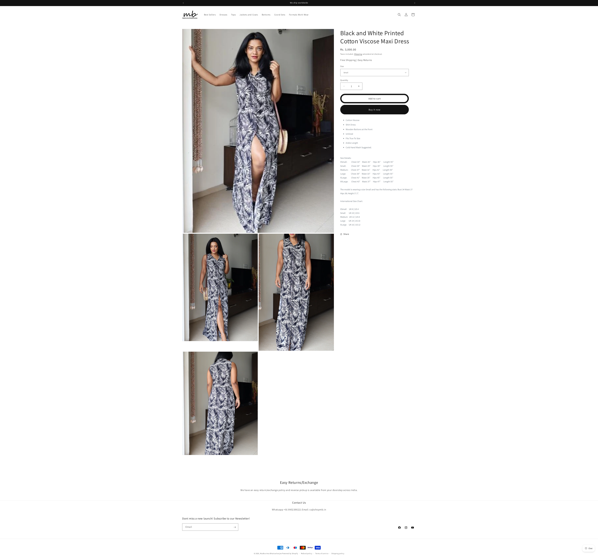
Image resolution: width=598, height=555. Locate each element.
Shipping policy (337, 553)
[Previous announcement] (183, 3)
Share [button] (346, 233)
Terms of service (321, 553)
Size (342, 66)
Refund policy (306, 553)
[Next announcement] (414, 3)
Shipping (358, 54)
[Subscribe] (234, 527)
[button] (399, 14)
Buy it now (374, 109)
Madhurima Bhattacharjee (271, 553)
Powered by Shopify (290, 553)
